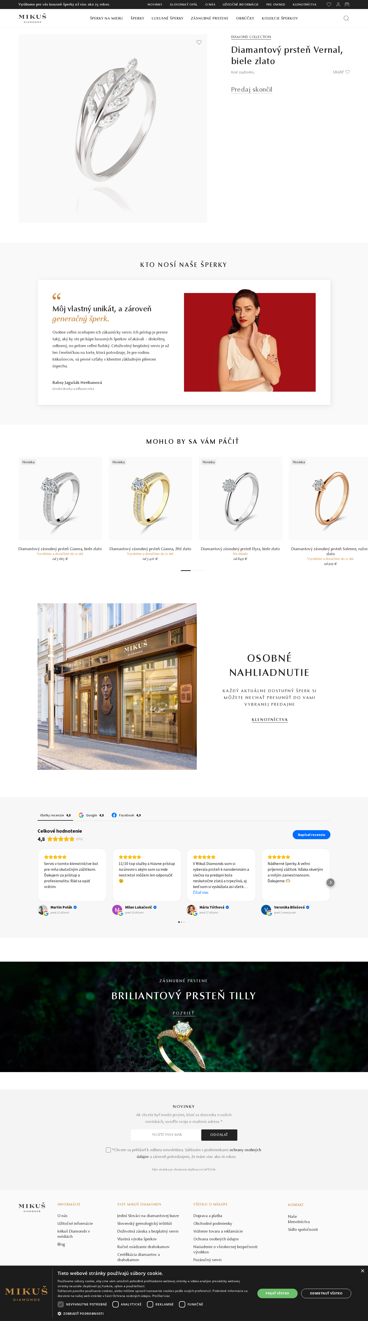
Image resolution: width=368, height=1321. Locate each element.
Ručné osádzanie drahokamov (143, 1247)
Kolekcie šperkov (280, 19)
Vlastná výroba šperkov (137, 1239)
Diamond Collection (251, 37)
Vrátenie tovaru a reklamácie (218, 1232)
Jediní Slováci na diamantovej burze (148, 1216)
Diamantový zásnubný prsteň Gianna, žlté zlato (150, 549)
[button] (38, 882)
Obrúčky (245, 19)
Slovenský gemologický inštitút (144, 1224)
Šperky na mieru (106, 19)
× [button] (362, 1271)
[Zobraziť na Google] (43, 910)
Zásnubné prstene (210, 19)
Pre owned (275, 4)
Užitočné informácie (241, 4)
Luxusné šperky (167, 19)
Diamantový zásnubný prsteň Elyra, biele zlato (240, 549)
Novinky (155, 4)
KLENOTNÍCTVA (270, 720)
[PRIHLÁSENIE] (338, 5)
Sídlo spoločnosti (303, 1230)
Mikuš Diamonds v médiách (74, 1234)
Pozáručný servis (208, 1260)
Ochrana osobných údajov (216, 1239)
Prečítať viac (161, 1296)
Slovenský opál (184, 4)
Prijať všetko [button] (277, 1293)
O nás (210, 4)
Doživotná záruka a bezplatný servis (148, 1232)
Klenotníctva (304, 4)
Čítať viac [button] (126, 892)
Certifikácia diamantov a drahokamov (138, 1257)
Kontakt (296, 1205)
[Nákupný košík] (347, 5)
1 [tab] (186, 570)
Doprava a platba (208, 1216)
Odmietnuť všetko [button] (326, 1293)
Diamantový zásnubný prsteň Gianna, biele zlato (60, 549)
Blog (61, 1245)
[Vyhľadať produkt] (346, 18)
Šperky (137, 19)
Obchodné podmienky (213, 1224)
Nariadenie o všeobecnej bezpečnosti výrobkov (226, 1249)
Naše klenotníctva (299, 1219)
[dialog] (184, 1293)
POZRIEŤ (184, 1013)
